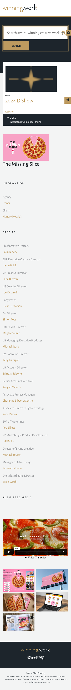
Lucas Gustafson (12, 306)
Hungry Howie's (12, 216)
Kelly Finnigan (11, 360)
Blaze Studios (39, 673)
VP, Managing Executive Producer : (23, 340)
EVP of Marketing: (13, 421)
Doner (6, 203)
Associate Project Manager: (19, 394)
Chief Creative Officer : (16, 246)
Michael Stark (11, 346)
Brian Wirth (10, 481)
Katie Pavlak (10, 414)
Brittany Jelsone (12, 373)
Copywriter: (10, 300)
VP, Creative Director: (15, 273)
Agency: (7, 197)
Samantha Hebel (12, 468)
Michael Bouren (12, 454)
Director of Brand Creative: (18, 448)
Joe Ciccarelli (10, 292)
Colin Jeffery (10, 252)
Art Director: (10, 313)
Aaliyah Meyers (12, 387)
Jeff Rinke (8, 441)
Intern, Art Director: (14, 327)
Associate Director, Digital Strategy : (24, 408)
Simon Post (9, 319)
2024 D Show (19, 100)
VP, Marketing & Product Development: (26, 435)
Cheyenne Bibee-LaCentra (18, 400)
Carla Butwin (10, 279)
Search (16, 45)
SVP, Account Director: (16, 354)
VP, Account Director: (15, 367)
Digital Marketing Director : (19, 475)
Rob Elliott (9, 427)
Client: (6, 210)
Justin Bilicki (10, 265)
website (9, 111)
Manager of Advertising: (17, 462)
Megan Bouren (11, 333)
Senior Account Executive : (18, 381)
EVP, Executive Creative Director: (22, 259)
